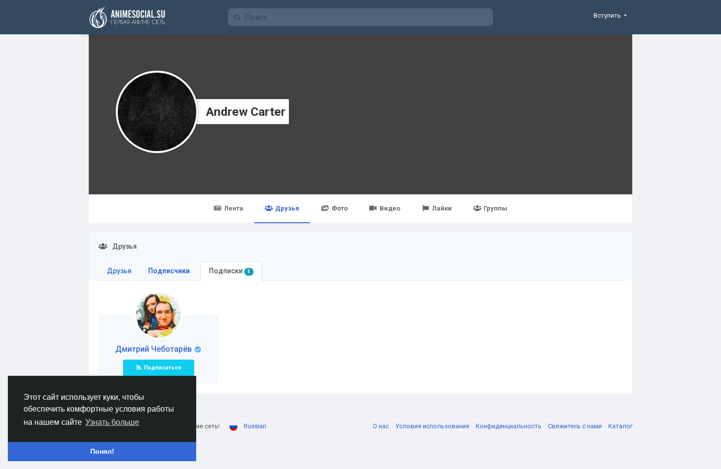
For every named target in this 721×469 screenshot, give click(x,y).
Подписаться (162, 368)
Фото (340, 208)
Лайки (442, 208)
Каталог (620, 426)
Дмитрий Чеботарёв (154, 349)
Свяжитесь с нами (575, 426)
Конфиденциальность (509, 426)
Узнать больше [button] (112, 422)
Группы (495, 208)
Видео (390, 208)
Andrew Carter (245, 111)
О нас (381, 426)
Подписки (229, 271)
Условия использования (433, 426)
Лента (233, 208)
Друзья (287, 208)
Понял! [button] (102, 451)
